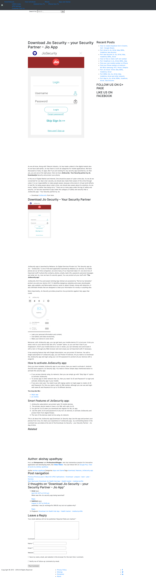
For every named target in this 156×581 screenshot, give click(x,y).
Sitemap (60, 572)
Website (30, 553)
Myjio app (35, 394)
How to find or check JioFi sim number (113, 59)
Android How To (39, 4)
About (59, 576)
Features (78, 470)
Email (30, 548)
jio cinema (35, 397)
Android (32, 2)
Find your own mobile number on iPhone (114, 63)
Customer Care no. (18, 8)
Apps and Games (64, 2)
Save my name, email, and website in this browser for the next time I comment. (57, 557)
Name (30, 543)
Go (63, 11)
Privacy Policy (62, 570)
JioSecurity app (87, 470)
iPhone (47, 2)
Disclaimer (60, 574)
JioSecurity (42, 195)
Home (6, 2)
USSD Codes (16, 4)
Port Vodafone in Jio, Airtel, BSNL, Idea (113, 61)
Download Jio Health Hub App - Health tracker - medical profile (61, 511)
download (71, 470)
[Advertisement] (78, 27)
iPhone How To (53, 4)
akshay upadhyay (39, 470)
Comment (31, 539)
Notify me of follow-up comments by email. (44, 561)
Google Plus (84, 465)
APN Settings (16, 6)
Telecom (11, 2)
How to (27, 2)
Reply (33, 499)
